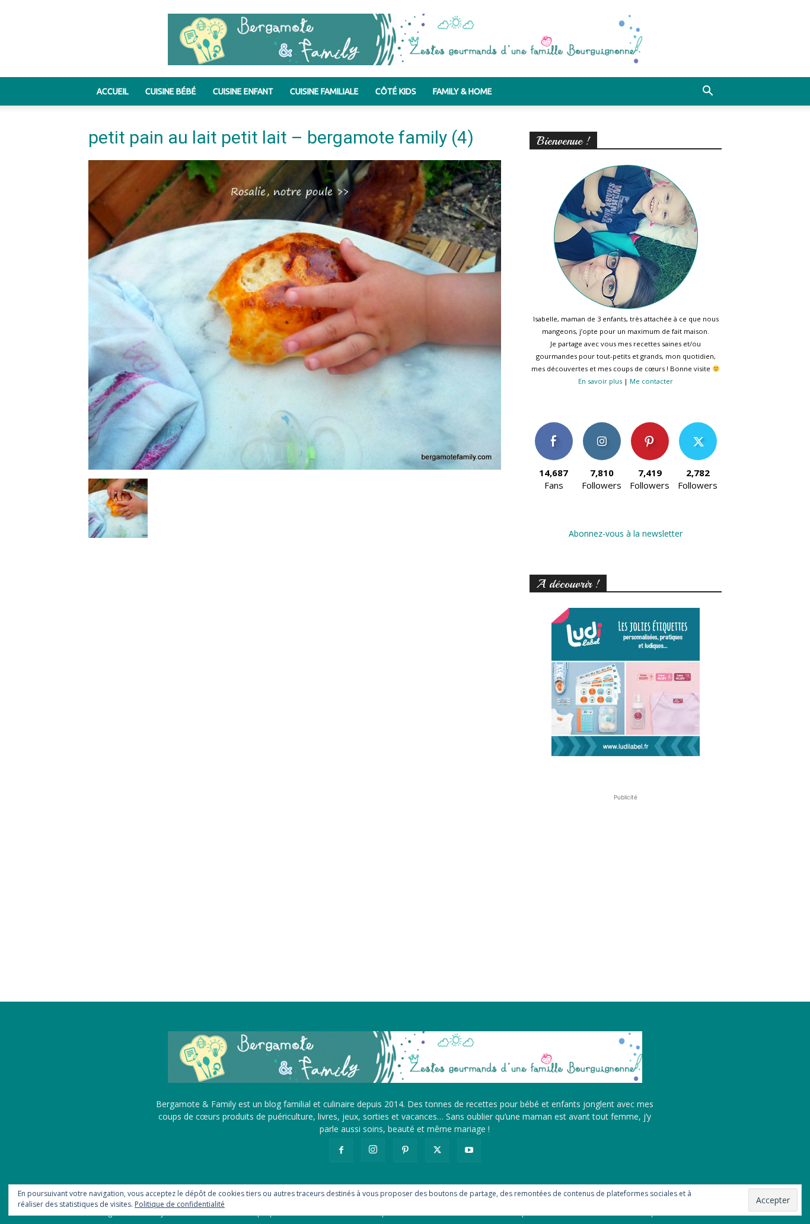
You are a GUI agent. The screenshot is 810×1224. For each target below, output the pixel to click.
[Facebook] (341, 1150)
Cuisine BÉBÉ (170, 91)
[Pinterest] (405, 1150)
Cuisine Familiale (324, 91)
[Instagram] (373, 1150)
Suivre (601, 426)
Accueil (113, 91)
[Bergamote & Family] (405, 39)
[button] (707, 92)
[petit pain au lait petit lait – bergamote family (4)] (294, 466)
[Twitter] (437, 1150)
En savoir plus (600, 381)
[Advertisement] (626, 878)
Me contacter (651, 381)
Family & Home (462, 91)
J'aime (554, 426)
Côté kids (395, 91)
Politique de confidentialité (180, 1204)
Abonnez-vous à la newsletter (626, 533)
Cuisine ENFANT (243, 91)
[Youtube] (469, 1150)
